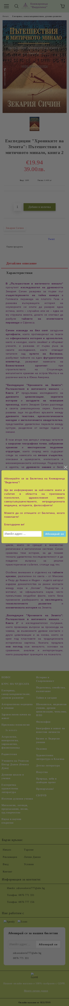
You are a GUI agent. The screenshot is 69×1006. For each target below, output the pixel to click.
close (65, 467)
